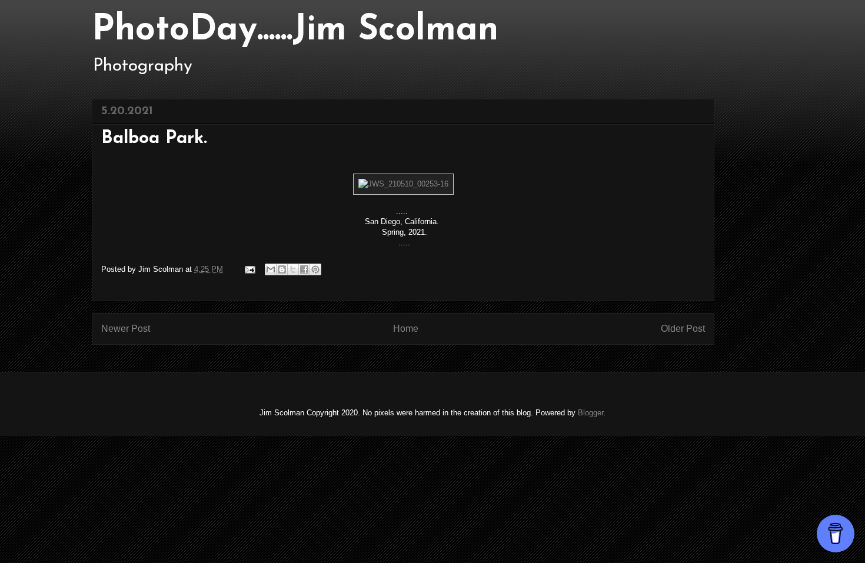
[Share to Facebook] (304, 269)
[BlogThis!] (282, 269)
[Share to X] (293, 269)
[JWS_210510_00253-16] (403, 183)
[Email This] (271, 269)
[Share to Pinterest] (315, 269)
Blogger (590, 412)
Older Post (683, 329)
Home (405, 329)
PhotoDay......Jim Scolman (295, 30)
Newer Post (125, 329)
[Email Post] (249, 269)
